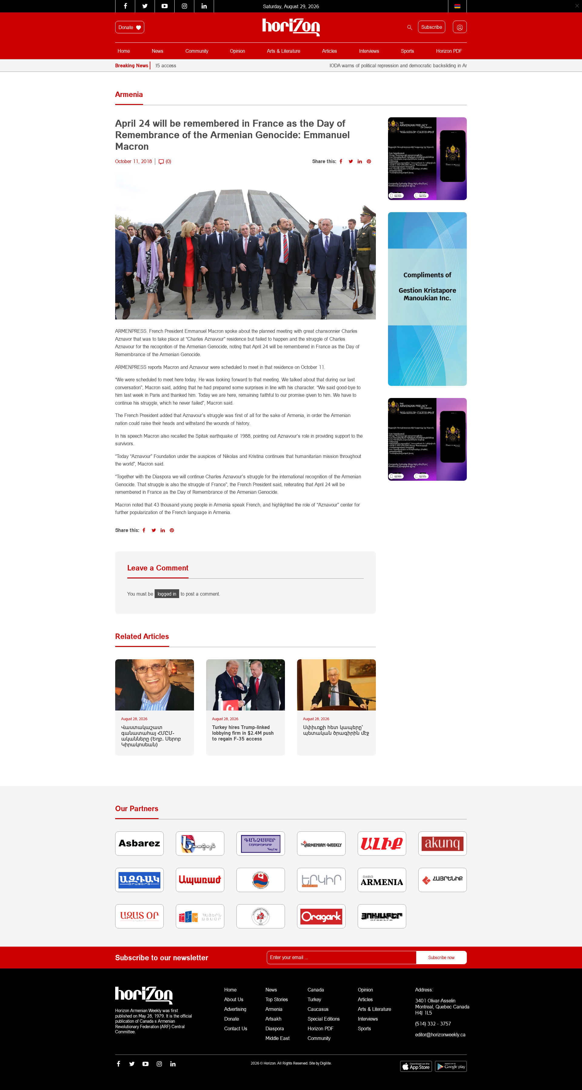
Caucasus (318, 1009)
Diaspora (275, 1028)
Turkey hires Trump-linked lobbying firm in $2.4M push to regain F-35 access (243, 732)
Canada (316, 989)
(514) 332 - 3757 (433, 1023)
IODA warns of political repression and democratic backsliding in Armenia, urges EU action (392, 65)
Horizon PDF (449, 51)
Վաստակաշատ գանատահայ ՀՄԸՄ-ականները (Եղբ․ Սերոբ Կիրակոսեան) (151, 735)
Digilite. (326, 1063)
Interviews (369, 51)
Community (197, 51)
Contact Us (235, 1028)
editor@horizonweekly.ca (440, 1034)
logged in (167, 594)
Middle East (277, 1038)
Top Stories (277, 999)
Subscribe (431, 27)
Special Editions (324, 1018)
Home (124, 51)
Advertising (235, 1009)
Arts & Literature (283, 51)
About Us (233, 999)
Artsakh (273, 1018)
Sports (407, 51)
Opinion (237, 51)
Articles (329, 51)
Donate (127, 27)
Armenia (274, 1009)
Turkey (314, 999)
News (157, 51)
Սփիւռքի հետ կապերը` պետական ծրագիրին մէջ (336, 730)
